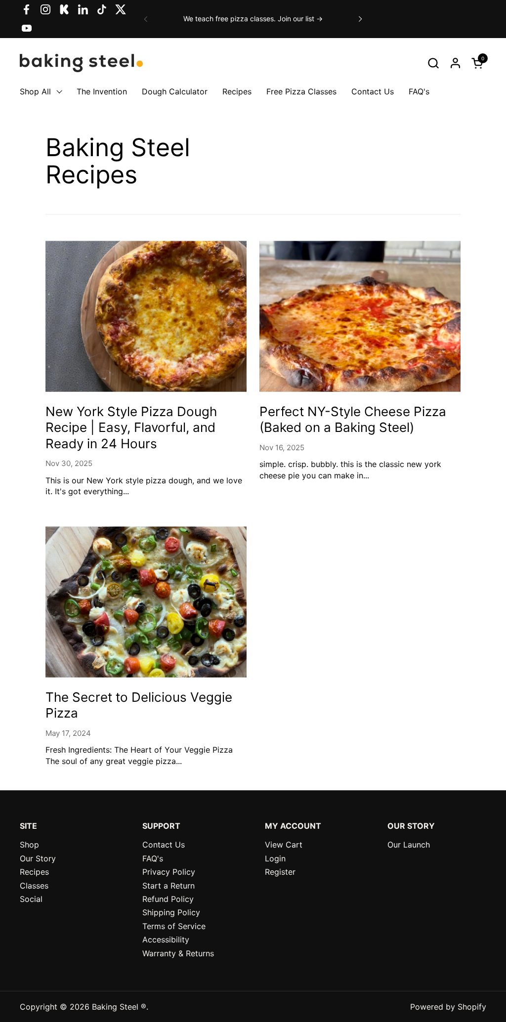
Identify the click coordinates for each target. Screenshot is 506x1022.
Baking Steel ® (119, 1007)
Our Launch (408, 845)
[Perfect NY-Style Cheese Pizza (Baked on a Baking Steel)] (360, 316)
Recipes (34, 872)
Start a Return (168, 886)
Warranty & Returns (178, 953)
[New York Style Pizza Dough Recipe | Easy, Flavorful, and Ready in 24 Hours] (146, 316)
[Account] (455, 63)
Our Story (38, 858)
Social (31, 899)
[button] (433, 63)
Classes (34, 886)
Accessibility (165, 939)
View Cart (283, 845)
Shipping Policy (171, 912)
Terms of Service (174, 926)
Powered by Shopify (448, 1007)
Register (280, 872)
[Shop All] (56, 91)
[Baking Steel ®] (81, 63)
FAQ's (152, 858)
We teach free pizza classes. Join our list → (253, 18)
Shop (29, 845)
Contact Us (163, 845)
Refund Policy (168, 899)
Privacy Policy (168, 872)
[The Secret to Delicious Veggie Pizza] (146, 601)
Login (275, 858)
